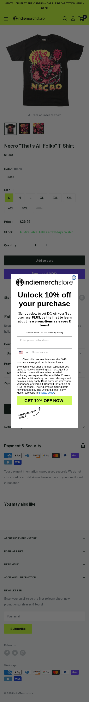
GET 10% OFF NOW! (44, 400)
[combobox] (23, 352)
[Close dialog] (74, 278)
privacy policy (46, 392)
